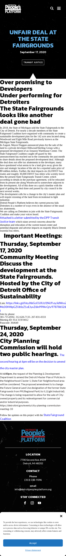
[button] (61, 516)
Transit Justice (33, 62)
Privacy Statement (33, 550)
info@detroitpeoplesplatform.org (33, 489)
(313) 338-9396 (33, 479)
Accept (33, 543)
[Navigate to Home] (13, 8)
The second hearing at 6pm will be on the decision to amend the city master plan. (32, 361)
